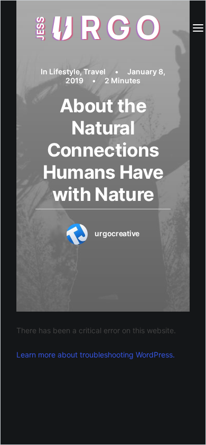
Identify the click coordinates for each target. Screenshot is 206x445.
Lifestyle (64, 71)
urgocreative (117, 233)
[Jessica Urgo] (99, 28)
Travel (94, 71)
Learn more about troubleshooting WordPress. (95, 354)
